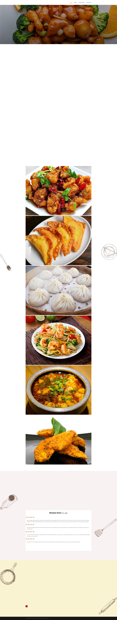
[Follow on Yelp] (27, 606)
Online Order (82, 2)
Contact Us (88, 2)
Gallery (75, 2)
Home (70, 2)
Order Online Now (58, 501)
